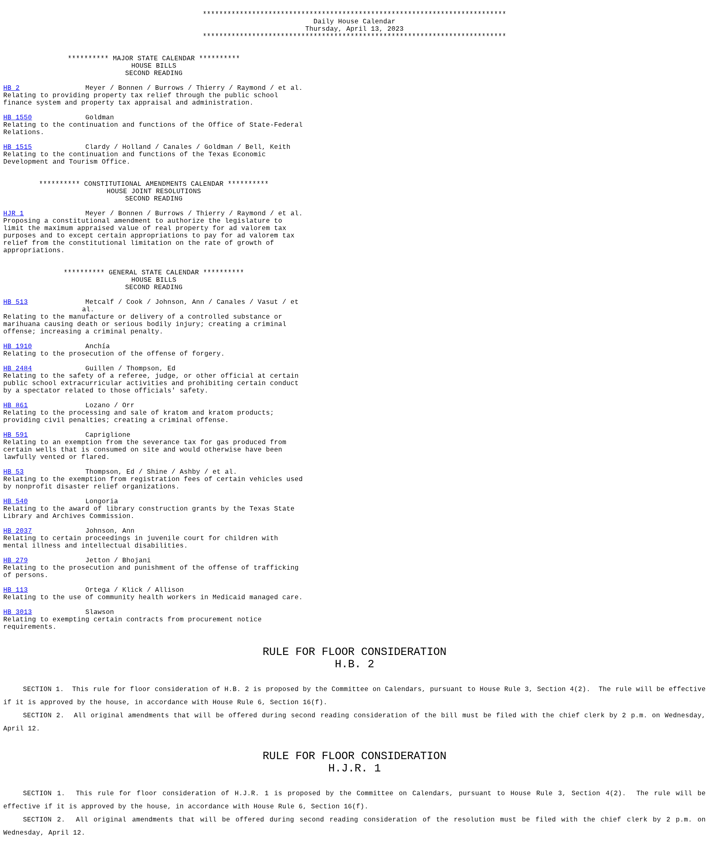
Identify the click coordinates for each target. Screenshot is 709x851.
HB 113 (15, 590)
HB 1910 (17, 346)
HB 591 (15, 435)
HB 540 (15, 501)
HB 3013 (17, 612)
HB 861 (15, 405)
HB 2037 (17, 531)
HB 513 (15, 302)
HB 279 (15, 560)
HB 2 (11, 88)
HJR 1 (13, 213)
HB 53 (13, 472)
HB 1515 (17, 147)
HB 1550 (17, 117)
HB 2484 (17, 368)
